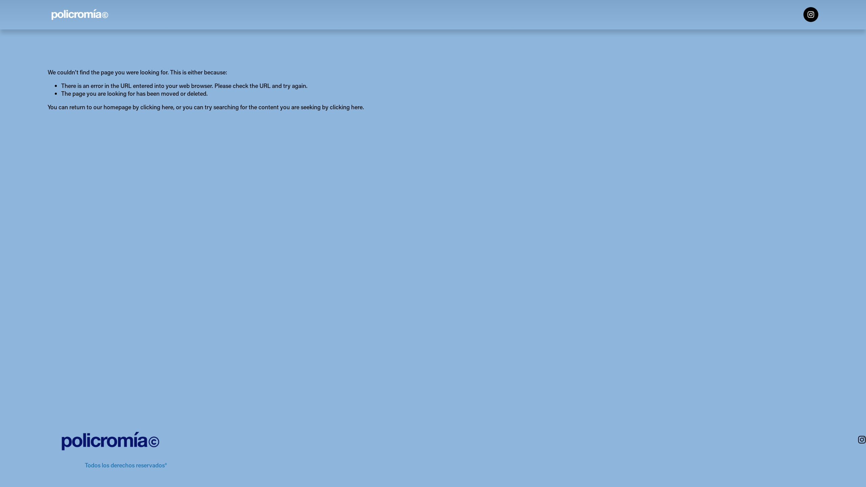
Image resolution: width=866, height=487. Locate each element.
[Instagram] (810, 14)
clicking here (156, 107)
